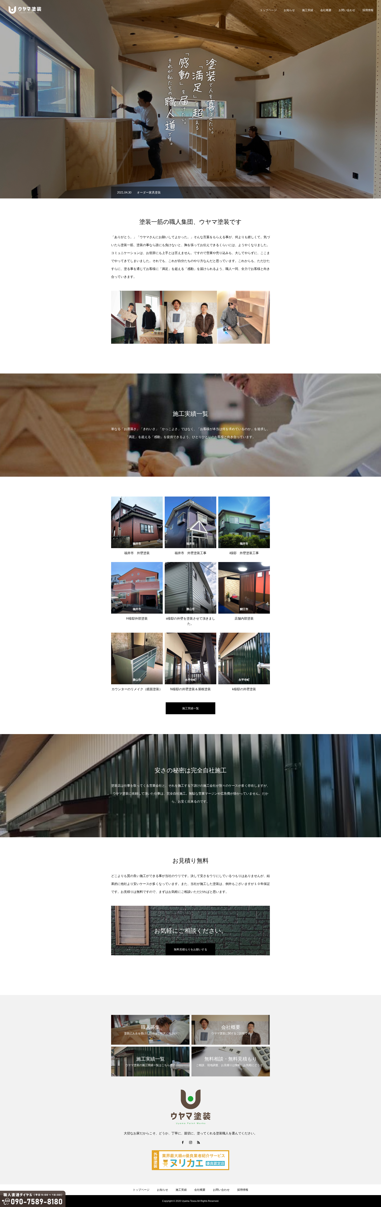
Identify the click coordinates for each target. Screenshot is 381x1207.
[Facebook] (183, 1142)
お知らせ (289, 10)
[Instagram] (190, 1142)
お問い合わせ (347, 10)
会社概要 (325, 10)
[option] (190, 99)
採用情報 (367, 10)
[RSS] (198, 1142)
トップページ (268, 10)
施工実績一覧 (190, 708)
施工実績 (307, 10)
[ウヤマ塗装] (25, 10)
